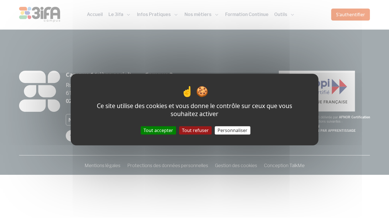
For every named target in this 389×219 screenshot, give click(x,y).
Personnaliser (232, 130)
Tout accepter (158, 130)
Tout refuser (195, 130)
